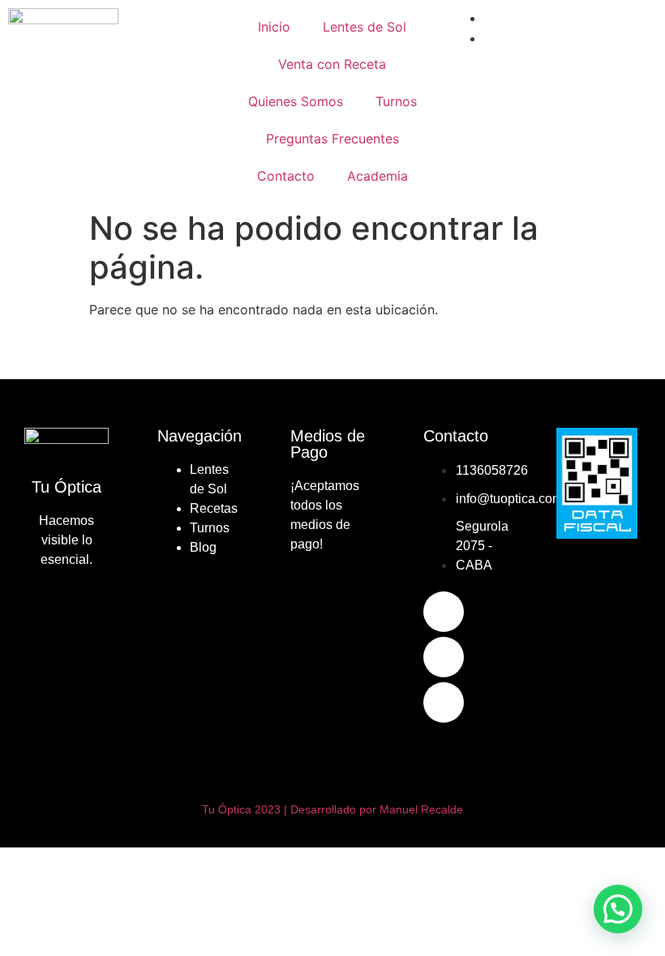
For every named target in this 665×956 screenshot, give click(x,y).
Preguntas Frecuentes (332, 138)
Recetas (214, 508)
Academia (377, 176)
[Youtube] (443, 702)
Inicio (274, 27)
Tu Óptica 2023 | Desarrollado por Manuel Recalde (332, 809)
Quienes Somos (295, 101)
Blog (203, 547)
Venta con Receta (332, 64)
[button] (618, 909)
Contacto (286, 176)
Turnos (396, 101)
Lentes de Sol (364, 27)
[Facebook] (443, 611)
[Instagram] (443, 657)
